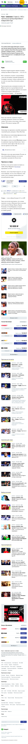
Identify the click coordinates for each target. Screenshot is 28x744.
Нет (15, 186)
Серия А (10, 664)
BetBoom (17, 686)
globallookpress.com (16, 43)
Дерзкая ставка (19, 675)
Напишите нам (22, 729)
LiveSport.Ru (4, 9)
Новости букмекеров (5, 684)
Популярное (20, 668)
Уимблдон (11, 702)
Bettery (22, 686)
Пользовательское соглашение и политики (9, 740)
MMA (2, 697)
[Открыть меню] (2, 2)
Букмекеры (4, 681)
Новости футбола (5, 666)
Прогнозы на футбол (11, 668)
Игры (2, 714)
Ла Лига (6, 664)
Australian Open (4, 702)
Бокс (6, 697)
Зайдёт (4, 186)
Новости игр (4, 716)
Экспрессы (12, 675)
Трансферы (3, 668)
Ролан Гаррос (18, 702)
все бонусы (23, 625)
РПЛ (2, 662)
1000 (8, 190)
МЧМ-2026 (14, 691)
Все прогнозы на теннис (10, 149)
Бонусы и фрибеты (5, 686)
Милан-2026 (4, 711)
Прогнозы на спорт (13, 9)
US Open (3, 706)
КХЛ (2, 691)
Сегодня (3, 675)
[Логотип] (5, 2)
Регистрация (20, 328)
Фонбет (12, 686)
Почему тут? (7, 328)
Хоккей (3, 688)
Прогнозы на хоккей (15, 677)
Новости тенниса (5, 704)
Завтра (7, 675)
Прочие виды (4, 709)
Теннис (3, 700)
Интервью (10, 670)
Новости (10, 711)
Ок (23, 721)
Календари (19, 666)
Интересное (4, 670)
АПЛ (2, 664)
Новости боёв (11, 697)
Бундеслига (15, 664)
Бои (2, 695)
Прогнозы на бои (5, 679)
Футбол (3, 660)
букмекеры (17, 166)
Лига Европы (15, 662)
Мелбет (17, 684)
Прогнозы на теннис (22, 9)
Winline (13, 684)
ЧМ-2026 (21, 662)
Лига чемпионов (7, 662)
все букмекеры (23, 321)
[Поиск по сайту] (26, 2)
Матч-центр (12, 666)
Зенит (21, 684)
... (24, 3)
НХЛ (5, 691)
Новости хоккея (21, 691)
